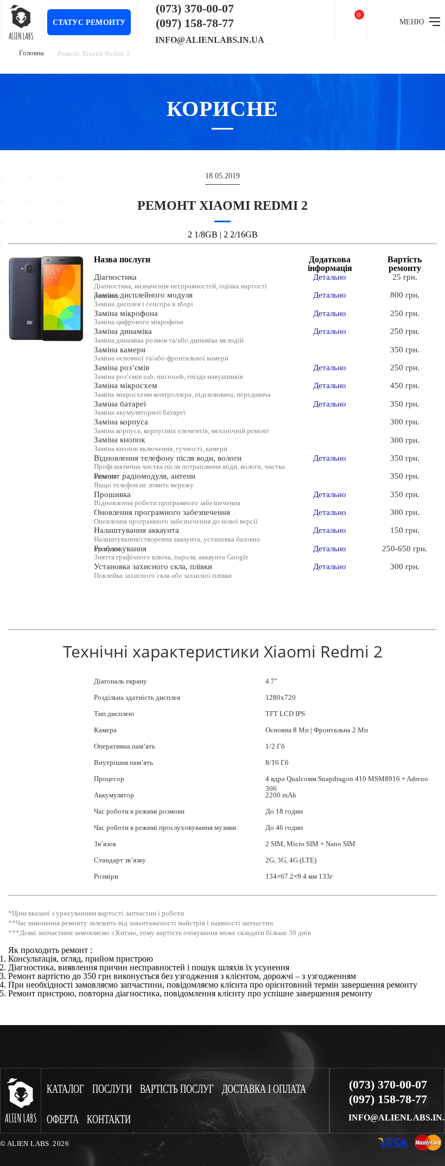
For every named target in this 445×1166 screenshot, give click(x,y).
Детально (329, 277)
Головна (31, 53)
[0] (351, 22)
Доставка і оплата (264, 1089)
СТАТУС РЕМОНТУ (89, 22)
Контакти (109, 1119)
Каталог (65, 1089)
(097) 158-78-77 (195, 23)
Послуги (112, 1089)
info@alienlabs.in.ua (209, 40)
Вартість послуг (177, 1089)
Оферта (63, 1119)
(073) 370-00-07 (195, 9)
